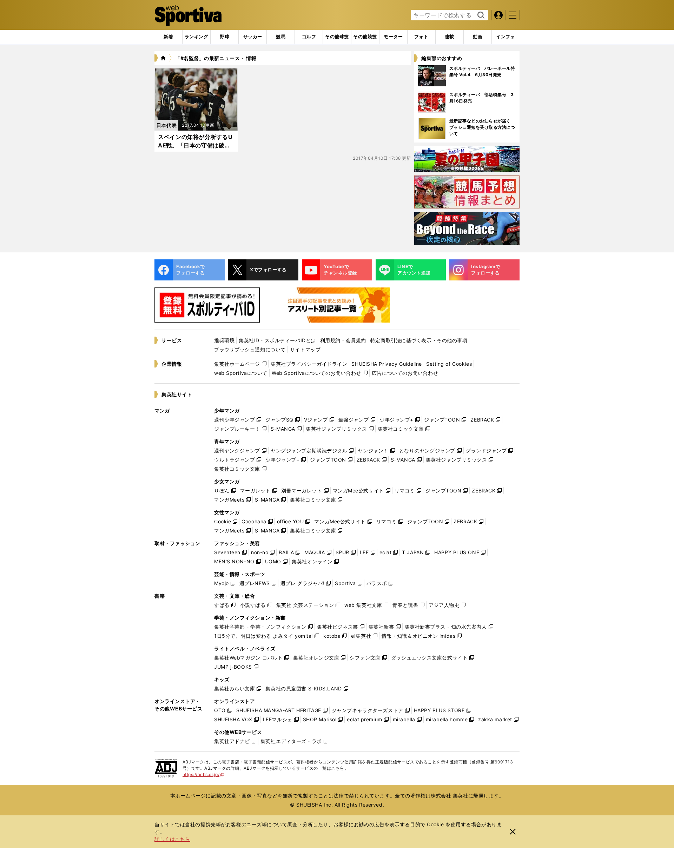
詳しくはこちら (172, 839)
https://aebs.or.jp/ (203, 774)
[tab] (224, 37)
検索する (480, 15)
